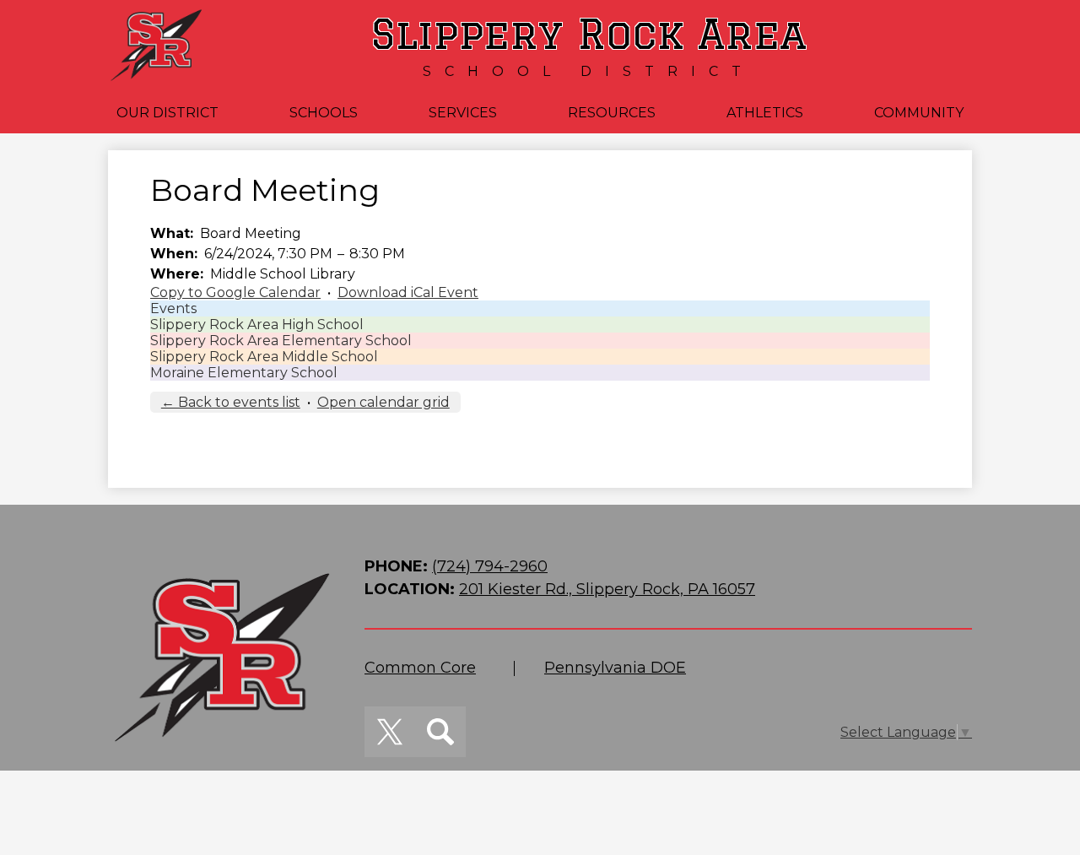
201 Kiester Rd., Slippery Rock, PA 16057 (607, 589)
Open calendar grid (383, 402)
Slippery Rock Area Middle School (264, 357)
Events (173, 308)
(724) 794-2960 (490, 566)
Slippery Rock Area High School (257, 325)
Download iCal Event (408, 292)
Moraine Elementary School (244, 373)
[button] (167, 113)
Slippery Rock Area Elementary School (281, 341)
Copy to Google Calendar (235, 292)
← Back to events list (230, 402)
